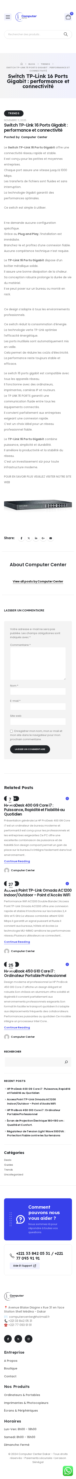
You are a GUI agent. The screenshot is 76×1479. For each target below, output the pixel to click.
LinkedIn (36, 538)
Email (50, 538)
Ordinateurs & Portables (22, 1395)
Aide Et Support (23, 1265)
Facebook (21, 538)
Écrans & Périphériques (21, 1411)
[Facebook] (8, 1339)
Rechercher (12, 1052)
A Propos (10, 1361)
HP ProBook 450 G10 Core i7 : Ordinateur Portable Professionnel (35, 973)
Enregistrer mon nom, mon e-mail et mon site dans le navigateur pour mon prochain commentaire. (36, 735)
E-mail (15, 701)
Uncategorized (13, 1174)
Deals (7, 1160)
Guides (8, 1165)
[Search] (66, 34)
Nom (14, 686)
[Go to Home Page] (21, 64)
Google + (43, 538)
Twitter (28, 538)
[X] (18, 1339)
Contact (10, 1376)
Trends (13, 113)
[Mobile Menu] (8, 17)
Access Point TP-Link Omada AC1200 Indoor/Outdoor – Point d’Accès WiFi (38, 892)
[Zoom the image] (14, 1294)
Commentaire (20, 645)
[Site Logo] (26, 17)
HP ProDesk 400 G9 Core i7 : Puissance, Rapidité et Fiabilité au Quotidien (34, 810)
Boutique (10, 1368)
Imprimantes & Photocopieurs (26, 1403)
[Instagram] (28, 1339)
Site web (15, 716)
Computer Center (23, 870)
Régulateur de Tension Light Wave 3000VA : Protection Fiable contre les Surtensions (36, 1133)
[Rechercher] (66, 1062)
